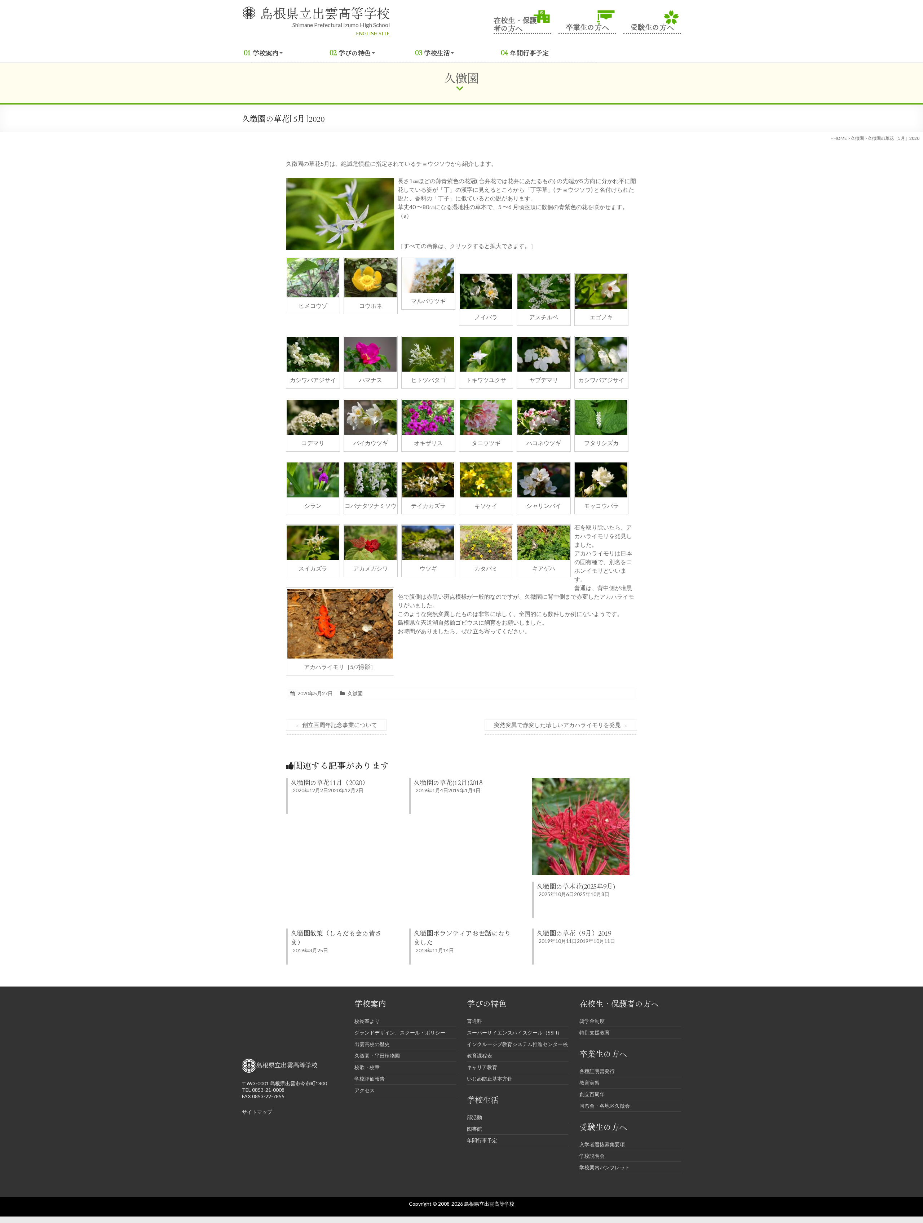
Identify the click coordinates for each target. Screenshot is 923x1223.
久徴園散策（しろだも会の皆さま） (336, 937)
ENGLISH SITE (373, 33)
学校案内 (266, 52)
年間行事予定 (529, 52)
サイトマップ (257, 1112)
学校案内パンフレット (604, 1167)
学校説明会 (592, 1156)
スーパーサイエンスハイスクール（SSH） (514, 1032)
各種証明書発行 (597, 1071)
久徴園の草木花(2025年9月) (575, 886)
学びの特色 (355, 52)
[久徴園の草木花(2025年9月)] (581, 781)
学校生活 (437, 52)
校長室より (367, 1021)
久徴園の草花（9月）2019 (573, 933)
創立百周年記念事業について (336, 724)
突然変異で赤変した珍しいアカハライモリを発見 (561, 724)
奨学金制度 (592, 1021)
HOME (840, 138)
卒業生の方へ (587, 26)
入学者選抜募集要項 (602, 1144)
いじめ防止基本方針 (489, 1079)
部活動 (474, 1117)
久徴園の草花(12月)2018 (448, 782)
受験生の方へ (652, 26)
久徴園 (857, 138)
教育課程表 (479, 1056)
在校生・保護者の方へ (515, 23)
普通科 (474, 1021)
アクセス (364, 1090)
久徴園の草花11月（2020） (329, 782)
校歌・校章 (367, 1067)
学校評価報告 (369, 1079)
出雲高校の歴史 (372, 1044)
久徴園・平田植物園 (377, 1056)
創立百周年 (592, 1094)
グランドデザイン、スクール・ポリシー (399, 1032)
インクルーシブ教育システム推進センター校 (517, 1044)
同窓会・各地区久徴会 (604, 1106)
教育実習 (589, 1083)
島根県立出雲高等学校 (325, 12)
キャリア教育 (482, 1067)
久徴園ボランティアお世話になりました (462, 937)
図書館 (474, 1129)
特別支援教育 (594, 1032)
